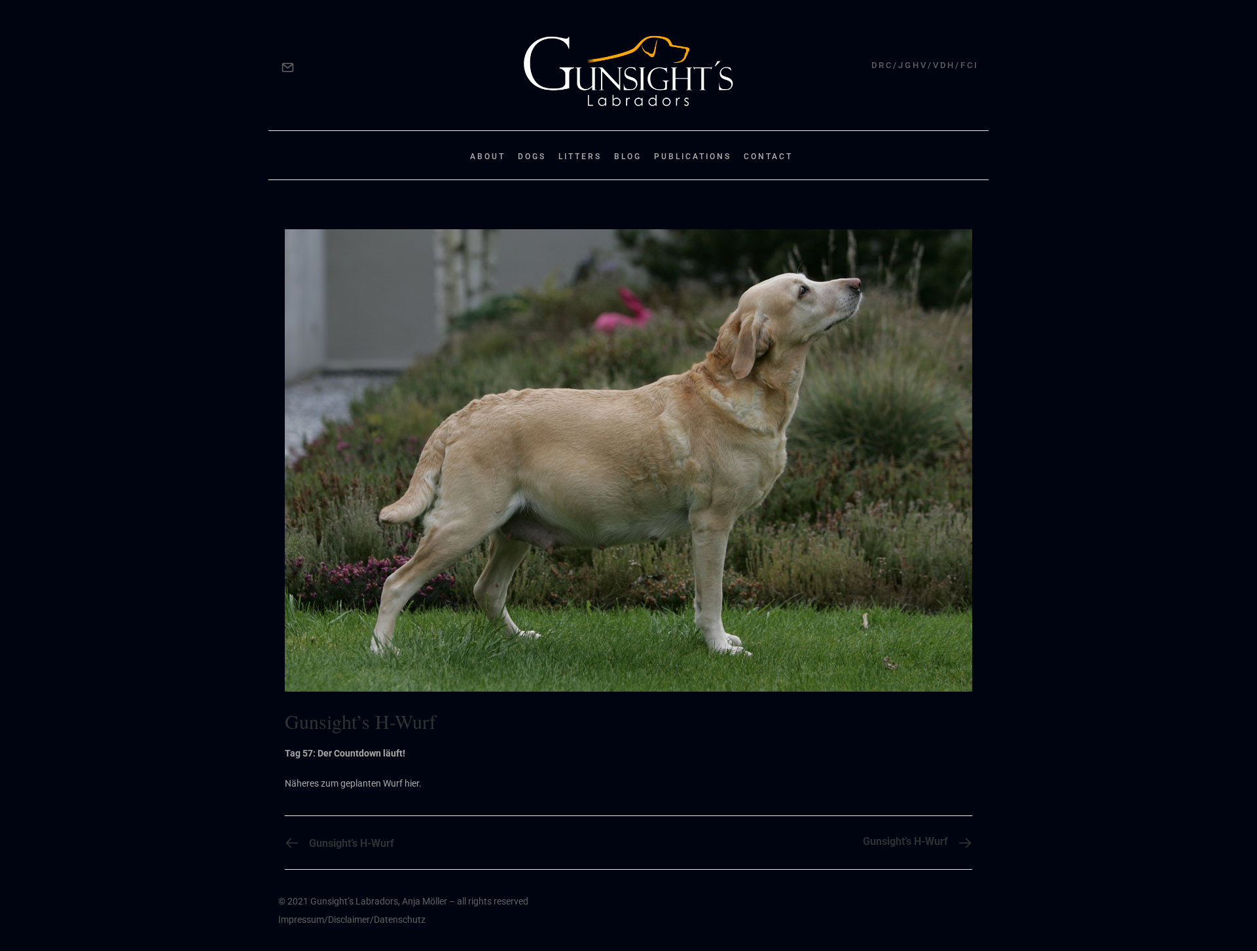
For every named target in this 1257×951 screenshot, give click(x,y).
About (487, 156)
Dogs (532, 156)
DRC (882, 65)
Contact (768, 156)
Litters (580, 156)
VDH (944, 65)
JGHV (913, 65)
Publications (692, 156)
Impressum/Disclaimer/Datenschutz (352, 919)
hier (412, 783)
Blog (628, 156)
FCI (969, 65)
